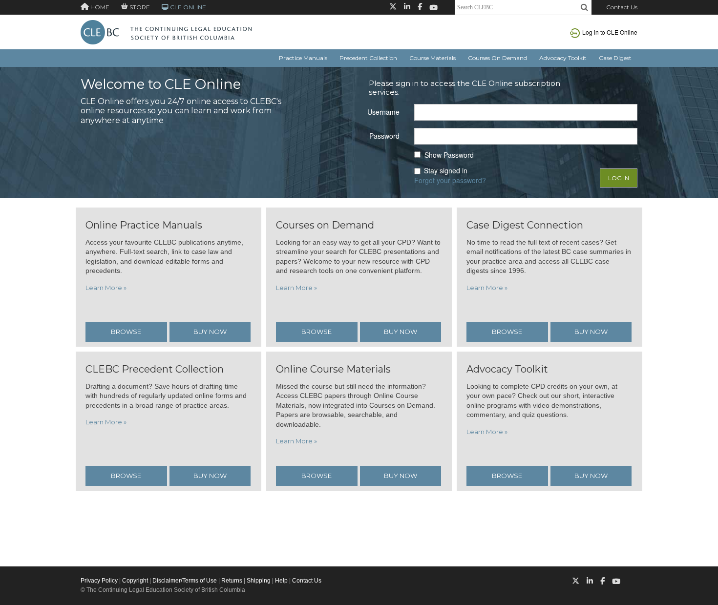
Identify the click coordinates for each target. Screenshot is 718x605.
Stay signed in (445, 170)
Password (384, 136)
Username (383, 112)
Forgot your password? (450, 180)
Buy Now (210, 331)
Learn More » (106, 288)
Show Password (449, 155)
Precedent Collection (368, 58)
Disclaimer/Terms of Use (184, 580)
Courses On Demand (497, 58)
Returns (231, 580)
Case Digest (615, 58)
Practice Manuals (303, 58)
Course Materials (432, 58)
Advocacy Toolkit (563, 58)
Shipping (259, 580)
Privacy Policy (99, 580)
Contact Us (621, 7)
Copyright (135, 580)
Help (281, 580)
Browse (126, 331)
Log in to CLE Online (609, 32)
